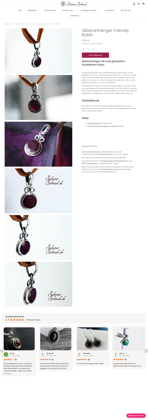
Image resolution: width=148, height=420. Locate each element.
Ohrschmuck (67, 10)
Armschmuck (50, 10)
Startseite (9, 24)
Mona (98, 353)
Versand (99, 44)
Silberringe (32, 10)
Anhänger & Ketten (89, 10)
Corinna (135, 353)
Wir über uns (126, 10)
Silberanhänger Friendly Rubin (47, 24)
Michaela (26, 353)
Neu (20, 10)
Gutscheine (109, 10)
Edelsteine (75, 16)
